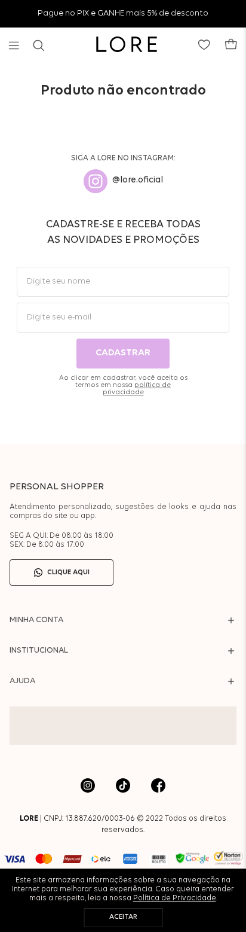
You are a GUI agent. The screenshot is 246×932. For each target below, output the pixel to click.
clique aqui (68, 572)
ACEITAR (123, 917)
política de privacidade (137, 389)
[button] (14, 45)
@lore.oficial (137, 180)
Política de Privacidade (174, 898)
